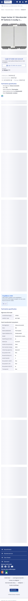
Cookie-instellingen (14, 77)
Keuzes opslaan (14, 73)
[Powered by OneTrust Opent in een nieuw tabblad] (20, 81)
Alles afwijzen (14, 66)
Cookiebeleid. (6, 46)
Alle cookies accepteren (14, 70)
